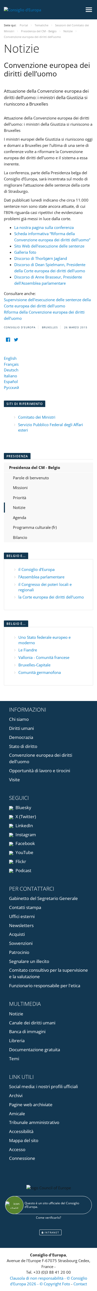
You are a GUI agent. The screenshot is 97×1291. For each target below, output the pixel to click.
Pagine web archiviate (31, 1104)
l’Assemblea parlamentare (41, 576)
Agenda (19, 517)
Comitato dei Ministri (36, 417)
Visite (14, 780)
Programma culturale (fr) (35, 527)
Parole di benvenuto (31, 477)
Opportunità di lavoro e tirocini (39, 771)
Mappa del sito (23, 1140)
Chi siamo (19, 719)
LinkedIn (23, 825)
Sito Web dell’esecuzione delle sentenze (49, 246)
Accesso (17, 1149)
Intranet (51, 1232)
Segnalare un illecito (29, 961)
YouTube (23, 852)
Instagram (25, 835)
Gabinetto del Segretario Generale (43, 898)
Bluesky (22, 807)
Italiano (10, 375)
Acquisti (17, 934)
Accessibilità (21, 1131)
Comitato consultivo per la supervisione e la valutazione (48, 973)
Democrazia (21, 737)
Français (11, 364)
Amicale (17, 1114)
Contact (80, 1283)
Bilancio (20, 537)
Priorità (19, 497)
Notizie (19, 507)
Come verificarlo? (48, 1217)
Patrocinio (19, 952)
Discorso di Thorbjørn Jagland (40, 258)
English (10, 358)
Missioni (20, 487)
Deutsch (11, 369)
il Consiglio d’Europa (36, 569)
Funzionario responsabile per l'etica (44, 986)
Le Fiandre (27, 649)
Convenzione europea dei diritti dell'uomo (40, 758)
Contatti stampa (25, 907)
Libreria (17, 1040)
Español (11, 381)
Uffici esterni (22, 916)
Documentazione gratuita (34, 1050)
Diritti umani (21, 728)
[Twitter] (16, 340)
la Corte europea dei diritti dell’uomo (51, 597)
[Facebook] (8, 340)
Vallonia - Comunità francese (43, 657)
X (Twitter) (25, 816)
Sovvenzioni (21, 943)
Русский (11, 387)
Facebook (24, 843)
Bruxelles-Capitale (34, 664)
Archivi (16, 1095)
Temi (14, 1059)
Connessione (22, 1158)
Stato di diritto (23, 746)
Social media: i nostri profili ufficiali (43, 1086)
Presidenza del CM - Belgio (34, 467)
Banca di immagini (27, 1031)
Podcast (22, 870)
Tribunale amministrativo (34, 1122)
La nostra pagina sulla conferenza (44, 227)
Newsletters (21, 925)
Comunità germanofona (39, 672)
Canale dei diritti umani (32, 1023)
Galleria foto (25, 252)
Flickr (20, 861)
